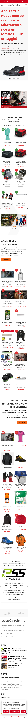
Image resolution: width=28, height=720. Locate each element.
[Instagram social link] (24, 1)
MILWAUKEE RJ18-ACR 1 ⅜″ (20, 343)
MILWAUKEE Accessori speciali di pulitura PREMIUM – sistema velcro (7, 303)
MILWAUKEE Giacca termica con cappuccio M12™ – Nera (7, 528)
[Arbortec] (20, 613)
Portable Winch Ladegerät (7, 162)
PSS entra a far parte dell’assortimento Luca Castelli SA (14, 585)
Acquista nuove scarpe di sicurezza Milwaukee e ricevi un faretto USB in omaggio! (17, 658)
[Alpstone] (7, 613)
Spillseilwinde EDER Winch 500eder (20, 182)
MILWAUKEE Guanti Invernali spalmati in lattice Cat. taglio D (7, 486)
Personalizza (15, 711)
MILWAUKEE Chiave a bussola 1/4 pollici (20, 282)
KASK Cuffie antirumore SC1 (7, 385)
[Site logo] (14, 5)
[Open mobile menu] (1, 5)
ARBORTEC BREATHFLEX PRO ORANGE (7, 506)
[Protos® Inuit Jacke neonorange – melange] (20, 540)
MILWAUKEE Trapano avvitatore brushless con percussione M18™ (7, 445)
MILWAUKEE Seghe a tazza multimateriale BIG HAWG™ (20, 303)
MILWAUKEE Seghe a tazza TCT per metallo (7, 283)
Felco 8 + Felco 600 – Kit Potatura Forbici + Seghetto (7, 205)
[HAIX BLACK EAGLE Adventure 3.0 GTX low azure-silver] (7, 540)
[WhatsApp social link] (26, 1)
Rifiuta (6, 711)
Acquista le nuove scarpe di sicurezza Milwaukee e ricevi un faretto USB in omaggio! (12, 25)
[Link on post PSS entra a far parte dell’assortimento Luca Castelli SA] (14, 574)
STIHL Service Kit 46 (7, 322)
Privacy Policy (6, 697)
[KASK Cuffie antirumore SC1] (7, 377)
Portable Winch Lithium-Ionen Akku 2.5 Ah (21, 163)
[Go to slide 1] (9, 78)
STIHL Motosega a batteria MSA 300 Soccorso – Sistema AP (20, 386)
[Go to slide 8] (18, 78)
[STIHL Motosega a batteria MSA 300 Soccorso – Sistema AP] (20, 377)
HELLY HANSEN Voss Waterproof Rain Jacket (7, 467)
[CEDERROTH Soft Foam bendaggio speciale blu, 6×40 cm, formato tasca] (20, 497)
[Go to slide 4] (13, 78)
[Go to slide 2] (10, 78)
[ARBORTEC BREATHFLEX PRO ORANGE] (7, 497)
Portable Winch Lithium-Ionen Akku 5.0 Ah (21, 142)
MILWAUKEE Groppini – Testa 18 (7, 343)
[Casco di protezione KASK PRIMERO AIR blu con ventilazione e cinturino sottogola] (20, 477)
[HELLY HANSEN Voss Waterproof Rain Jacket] (7, 458)
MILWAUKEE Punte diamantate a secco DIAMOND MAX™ (20, 366)
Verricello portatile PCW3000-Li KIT (7, 365)
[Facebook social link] (22, 1)
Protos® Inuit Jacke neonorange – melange (21, 548)
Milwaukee (4, 47)
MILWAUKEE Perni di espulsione (21, 323)
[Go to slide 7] (17, 78)
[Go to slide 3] (15, 228)
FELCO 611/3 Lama (20, 203)
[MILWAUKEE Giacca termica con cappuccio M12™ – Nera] (7, 519)
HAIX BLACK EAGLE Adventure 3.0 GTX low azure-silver (7, 548)
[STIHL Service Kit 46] (7, 315)
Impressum (5, 700)
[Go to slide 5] (14, 78)
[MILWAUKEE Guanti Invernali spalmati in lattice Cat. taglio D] (7, 477)
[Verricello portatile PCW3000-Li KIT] (7, 357)
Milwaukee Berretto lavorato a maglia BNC (21, 528)
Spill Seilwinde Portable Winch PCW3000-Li (7, 183)
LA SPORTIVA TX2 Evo (20, 466)
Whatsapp (7, 640)
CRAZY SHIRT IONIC (21, 444)
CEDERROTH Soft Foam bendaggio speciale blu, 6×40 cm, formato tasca (21, 506)
